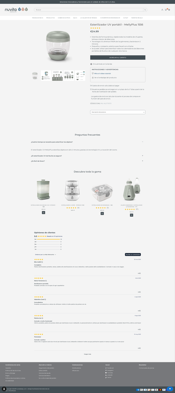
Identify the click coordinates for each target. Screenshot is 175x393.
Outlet (125, 18)
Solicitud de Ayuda (44, 373)
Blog (75, 18)
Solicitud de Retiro (44, 375)
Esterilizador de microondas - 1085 (102, 205)
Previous (31, 45)
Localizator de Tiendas (88, 18)
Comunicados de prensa (146, 368)
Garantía (8, 368)
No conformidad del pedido (47, 378)
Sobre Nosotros (64, 18)
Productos (50, 18)
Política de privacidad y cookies (15, 378)
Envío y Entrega (10, 373)
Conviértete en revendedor (110, 18)
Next (84, 45)
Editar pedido (43, 370)
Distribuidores (76, 368)
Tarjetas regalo (137, 18)
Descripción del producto (99, 112)
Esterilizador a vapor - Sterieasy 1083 (72, 205)
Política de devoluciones (13, 370)
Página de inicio (37, 18)
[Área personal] (162, 9)
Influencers (75, 370)
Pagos (7, 375)
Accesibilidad (9, 380)
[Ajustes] (169, 9)
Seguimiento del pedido (46, 368)
